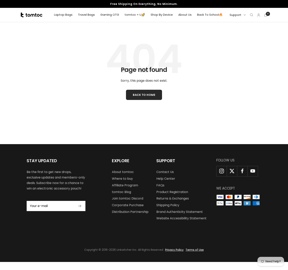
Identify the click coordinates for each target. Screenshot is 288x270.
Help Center (165, 178)
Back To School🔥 (210, 15)
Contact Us (165, 172)
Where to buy (122, 178)
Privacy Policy (174, 250)
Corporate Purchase (128, 205)
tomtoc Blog (121, 192)
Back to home (144, 95)
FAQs (160, 185)
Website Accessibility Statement (181, 218)
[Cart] (265, 14)
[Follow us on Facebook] (242, 171)
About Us (185, 15)
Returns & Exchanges (172, 198)
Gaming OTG (109, 15)
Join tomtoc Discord (127, 198)
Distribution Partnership (130, 212)
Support (235, 15)
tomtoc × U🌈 (135, 15)
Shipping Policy (167, 205)
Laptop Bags (63, 15)
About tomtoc (123, 172)
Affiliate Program (125, 185)
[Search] (251, 14)
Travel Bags (86, 15)
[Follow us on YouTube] (252, 171)
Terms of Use (195, 250)
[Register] (80, 206)
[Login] (258, 14)
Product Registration (172, 192)
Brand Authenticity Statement (179, 212)
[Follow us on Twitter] (232, 171)
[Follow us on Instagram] (221, 171)
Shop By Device (162, 15)
